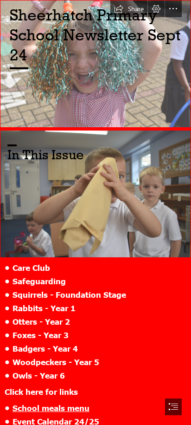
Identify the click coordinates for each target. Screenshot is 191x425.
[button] (128, 8)
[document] (95, 212)
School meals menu (51, 407)
